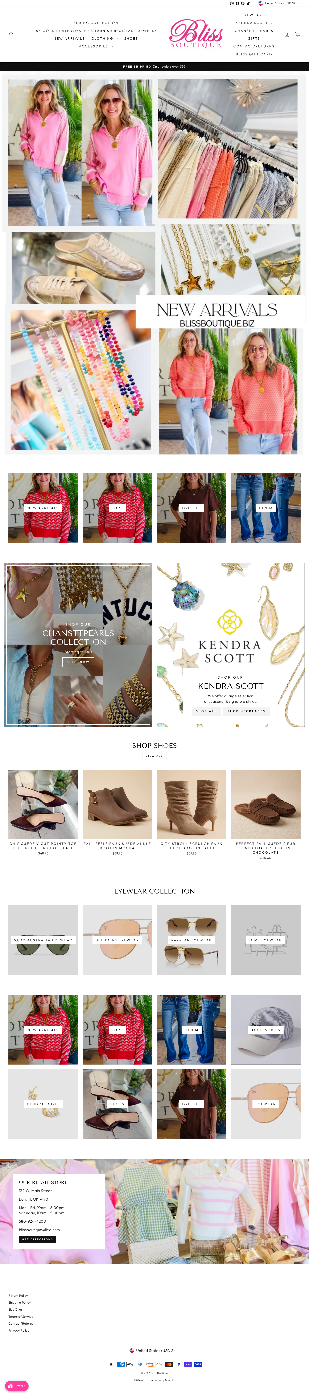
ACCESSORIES (94, 46)
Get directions (37, 1239)
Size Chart (16, 1309)
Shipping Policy (19, 1302)
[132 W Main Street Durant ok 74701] (154, 1211)
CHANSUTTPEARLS (254, 31)
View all (154, 755)
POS (137, 1380)
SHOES (131, 38)
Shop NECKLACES (246, 711)
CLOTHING (103, 38)
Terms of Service (20, 1317)
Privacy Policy (18, 1330)
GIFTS (254, 38)
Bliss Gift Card (254, 54)
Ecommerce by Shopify (160, 1380)
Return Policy (18, 1296)
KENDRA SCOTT (253, 23)
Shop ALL (206, 711)
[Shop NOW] (78, 645)
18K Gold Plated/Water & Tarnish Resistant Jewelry (96, 31)
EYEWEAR (253, 15)
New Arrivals (69, 38)
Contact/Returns (254, 46)
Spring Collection (96, 23)
